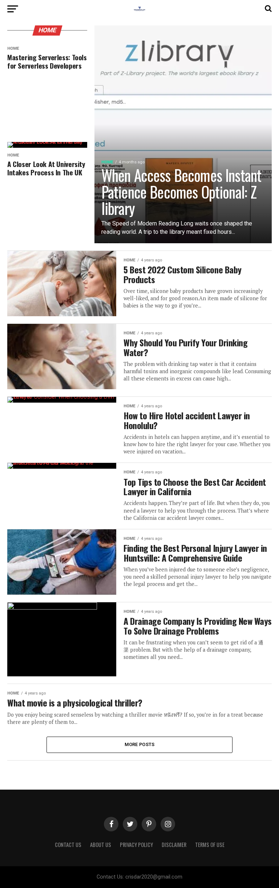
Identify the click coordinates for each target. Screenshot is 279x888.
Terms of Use (210, 844)
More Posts (140, 744)
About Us (100, 844)
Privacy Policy (136, 844)
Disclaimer (174, 844)
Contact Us (68, 844)
